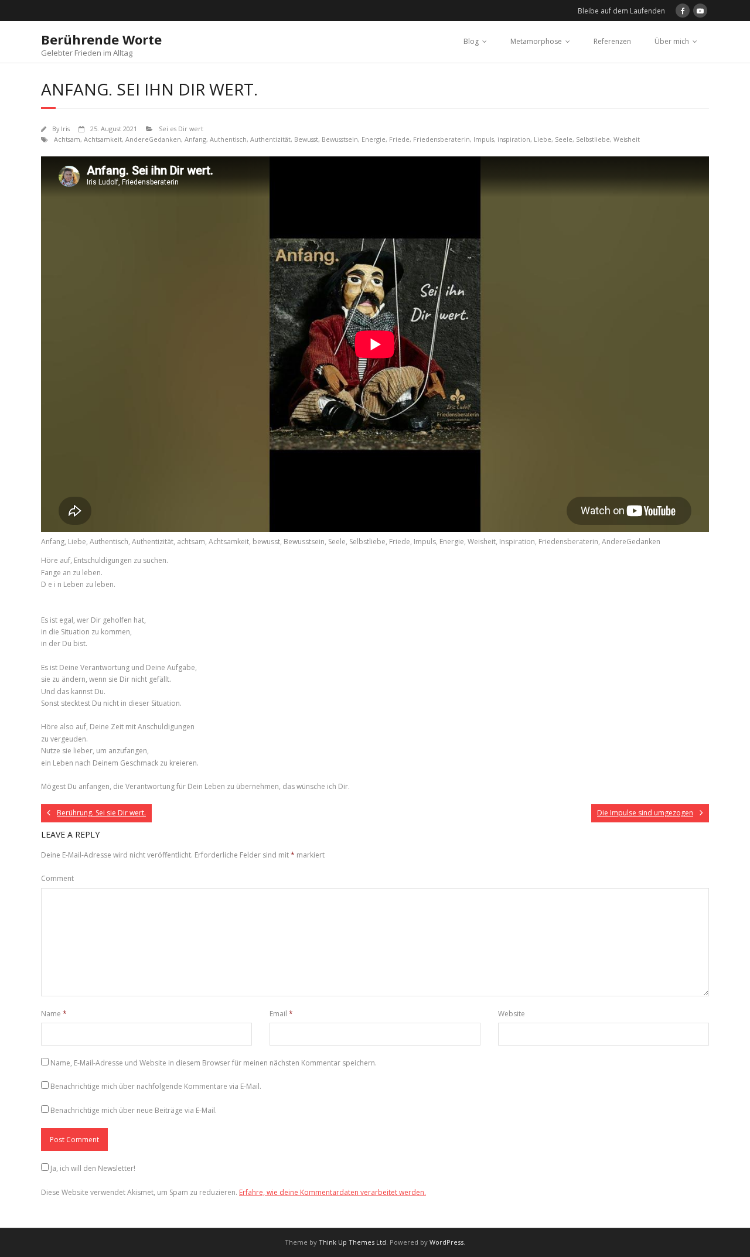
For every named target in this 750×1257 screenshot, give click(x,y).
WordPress (446, 1242)
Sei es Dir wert (181, 128)
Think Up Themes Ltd (352, 1242)
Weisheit (626, 139)
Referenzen (612, 41)
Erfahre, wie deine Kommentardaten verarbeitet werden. (332, 1192)
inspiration (513, 139)
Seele (563, 139)
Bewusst (306, 139)
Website (511, 1014)
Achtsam (67, 139)
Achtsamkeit (103, 139)
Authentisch (228, 139)
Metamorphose (536, 41)
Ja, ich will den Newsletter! (92, 1168)
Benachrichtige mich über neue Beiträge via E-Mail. (133, 1110)
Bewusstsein (340, 139)
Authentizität (270, 139)
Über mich (671, 41)
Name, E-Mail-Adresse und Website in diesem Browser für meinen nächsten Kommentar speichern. (213, 1063)
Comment (57, 878)
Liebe (542, 139)
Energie (374, 139)
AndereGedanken (153, 139)
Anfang (195, 139)
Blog (471, 41)
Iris (65, 128)
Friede (399, 139)
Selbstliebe (593, 139)
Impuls (483, 139)
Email (281, 1014)
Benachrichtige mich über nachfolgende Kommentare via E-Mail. (155, 1086)
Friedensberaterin (441, 139)
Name (54, 1014)
